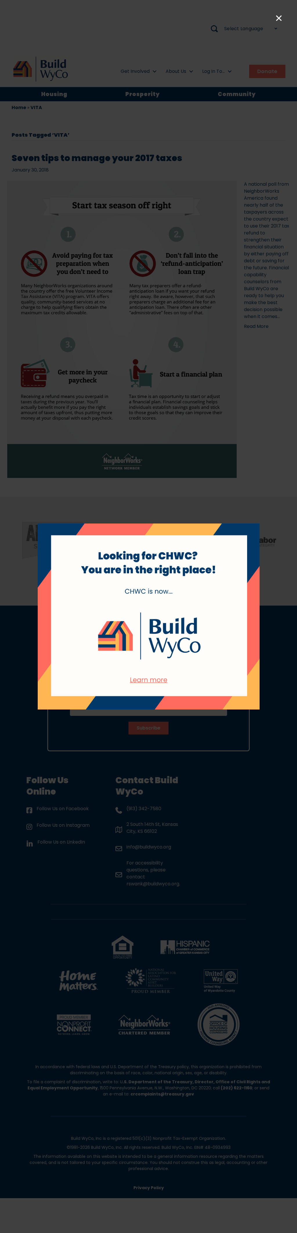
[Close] (278, 18)
